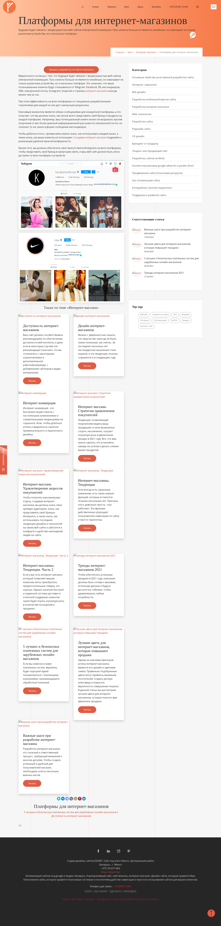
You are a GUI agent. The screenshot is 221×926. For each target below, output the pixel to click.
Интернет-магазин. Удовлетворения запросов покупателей (43, 488)
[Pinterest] (79, 798)
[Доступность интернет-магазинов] (43, 316)
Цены (140, 7)
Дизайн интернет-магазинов (91, 328)
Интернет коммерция (39, 403)
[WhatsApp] (75, 798)
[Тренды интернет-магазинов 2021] (99, 556)
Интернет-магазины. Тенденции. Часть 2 (38, 568)
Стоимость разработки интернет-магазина (134, 899)
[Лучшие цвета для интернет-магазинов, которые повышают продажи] (99, 631)
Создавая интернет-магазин (90, 137)
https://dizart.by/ (110, 872)
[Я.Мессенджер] (58, 798)
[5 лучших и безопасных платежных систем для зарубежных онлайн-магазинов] (43, 633)
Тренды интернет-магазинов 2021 (92, 568)
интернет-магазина (96, 91)
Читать (32, 380)
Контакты (156, 7)
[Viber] (71, 798)
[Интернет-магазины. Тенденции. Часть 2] (43, 556)
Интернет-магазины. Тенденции (93, 483)
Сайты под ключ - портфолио (93, 899)
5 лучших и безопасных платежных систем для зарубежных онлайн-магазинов (41, 653)
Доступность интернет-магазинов (71, 816)
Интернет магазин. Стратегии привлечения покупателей (96, 411)
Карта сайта (69, 899)
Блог (126, 7)
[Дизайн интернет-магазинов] (99, 316)
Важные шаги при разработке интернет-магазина (39, 740)
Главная (119, 52)
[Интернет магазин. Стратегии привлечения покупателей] (99, 395)
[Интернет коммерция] (43, 393)
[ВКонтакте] (63, 798)
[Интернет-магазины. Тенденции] (99, 471)
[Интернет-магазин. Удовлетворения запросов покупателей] (43, 472)
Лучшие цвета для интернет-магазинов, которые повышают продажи (94, 649)
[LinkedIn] (84, 798)
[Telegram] (67, 798)
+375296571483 (122, 886)
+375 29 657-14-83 (178, 7)
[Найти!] (193, 35)
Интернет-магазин (146, 52)
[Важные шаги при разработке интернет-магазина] (43, 724)
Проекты (111, 7)
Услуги (95, 7)
